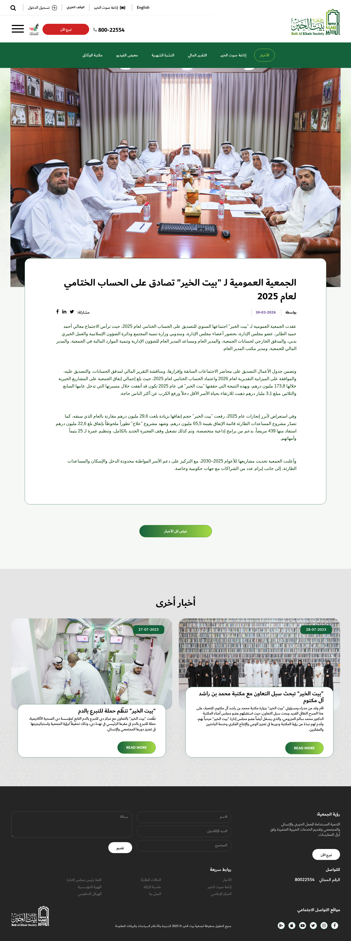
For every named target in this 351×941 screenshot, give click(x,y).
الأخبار (264, 55)
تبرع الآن (66, 30)
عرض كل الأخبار (175, 531)
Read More (304, 748)
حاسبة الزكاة (152, 887)
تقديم (120, 848)
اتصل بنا (155, 894)
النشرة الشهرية (163, 55)
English (143, 7)
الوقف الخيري (75, 7)
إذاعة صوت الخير (233, 55)
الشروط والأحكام (160, 926)
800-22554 (111, 29)
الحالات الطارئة (151, 880)
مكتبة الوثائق (92, 55)
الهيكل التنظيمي (89, 894)
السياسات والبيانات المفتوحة (132, 926)
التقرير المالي (197, 55)
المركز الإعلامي (221, 894)
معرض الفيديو (127, 55)
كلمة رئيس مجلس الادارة (84, 880)
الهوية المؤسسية (89, 887)
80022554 (305, 879)
